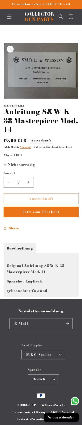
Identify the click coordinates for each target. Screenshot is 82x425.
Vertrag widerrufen (61, 417)
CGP (32, 405)
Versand (25, 147)
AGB (54, 412)
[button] (9, 17)
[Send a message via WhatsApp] (75, 401)
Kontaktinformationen (33, 419)
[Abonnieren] (67, 323)
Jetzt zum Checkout (41, 212)
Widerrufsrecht (53, 405)
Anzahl (9, 173)
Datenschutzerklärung (29, 412)
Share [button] (14, 228)
